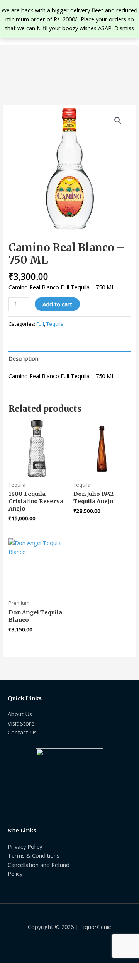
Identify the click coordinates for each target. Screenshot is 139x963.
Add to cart (57, 304)
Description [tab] (23, 358)
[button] (118, 120)
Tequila (55, 323)
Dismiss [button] (124, 28)
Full (40, 323)
